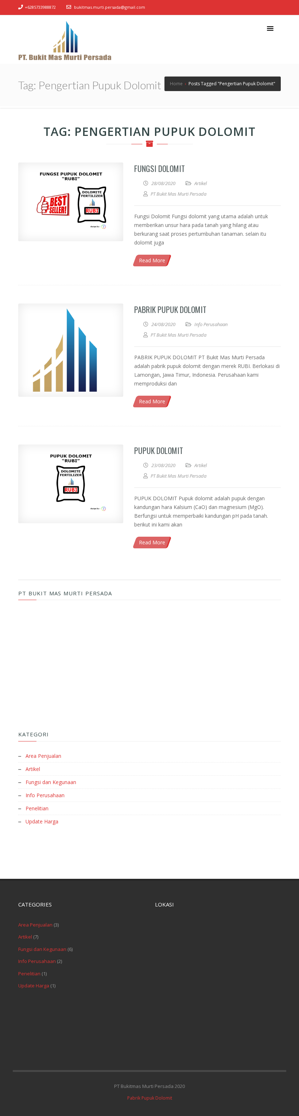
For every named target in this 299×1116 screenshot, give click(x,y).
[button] (270, 29)
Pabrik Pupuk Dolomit (170, 309)
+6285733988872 (40, 7)
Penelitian (37, 808)
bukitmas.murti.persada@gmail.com (109, 7)
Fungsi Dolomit (159, 168)
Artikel (200, 183)
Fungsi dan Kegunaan (51, 782)
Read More (152, 260)
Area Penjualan (43, 755)
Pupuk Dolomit (158, 450)
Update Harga (42, 821)
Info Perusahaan (211, 324)
